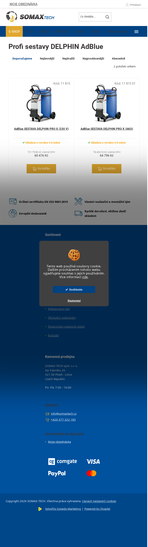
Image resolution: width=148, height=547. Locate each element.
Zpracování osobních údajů (66, 326)
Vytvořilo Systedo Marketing (63, 509)
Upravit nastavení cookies (99, 501)
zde (85, 277)
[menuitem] (14, 31)
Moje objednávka (23, 4)
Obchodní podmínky (62, 318)
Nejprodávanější (93, 58)
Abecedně (118, 58)
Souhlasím (75, 289)
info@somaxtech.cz (64, 413)
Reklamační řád (59, 309)
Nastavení (74, 300)
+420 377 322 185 (63, 419)
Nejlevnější (47, 58)
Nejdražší (68, 58)
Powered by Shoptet (97, 509)
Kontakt (53, 335)
